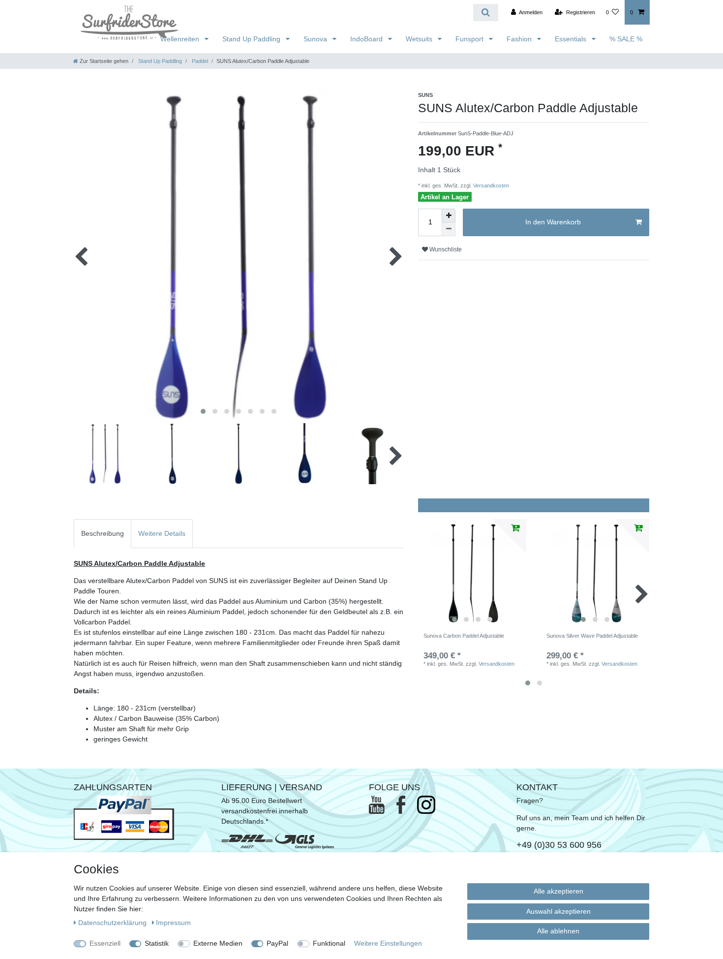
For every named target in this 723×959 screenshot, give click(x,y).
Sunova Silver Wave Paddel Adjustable (592, 636)
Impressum (173, 923)
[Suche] (485, 12)
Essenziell (105, 943)
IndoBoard (367, 39)
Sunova (316, 39)
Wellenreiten (180, 39)
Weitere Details (161, 533)
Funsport (470, 39)
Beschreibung (102, 533)
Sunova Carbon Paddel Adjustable (463, 636)
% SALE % (625, 39)
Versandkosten (490, 185)
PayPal (277, 943)
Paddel (199, 61)
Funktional (329, 943)
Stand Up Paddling (252, 39)
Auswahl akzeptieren (558, 911)
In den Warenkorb (553, 222)
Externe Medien (217, 943)
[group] (472, 573)
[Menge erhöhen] (448, 215)
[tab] (102, 533)
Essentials (571, 39)
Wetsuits (420, 39)
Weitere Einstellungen (388, 943)
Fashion (520, 39)
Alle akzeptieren (558, 891)
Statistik (157, 943)
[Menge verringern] (448, 229)
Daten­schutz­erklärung (113, 923)
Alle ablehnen (558, 931)
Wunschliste (445, 249)
